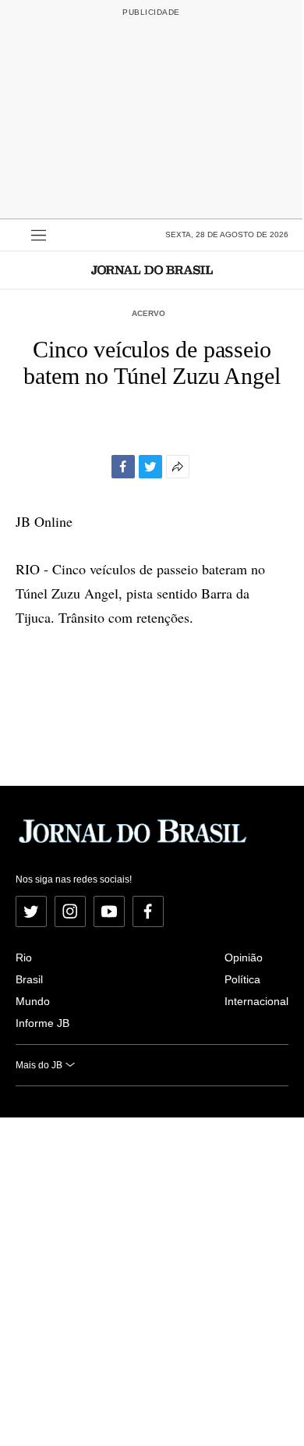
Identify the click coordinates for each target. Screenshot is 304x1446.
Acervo (148, 313)
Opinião (243, 957)
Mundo (33, 1001)
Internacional (256, 1001)
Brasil (29, 979)
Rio (24, 957)
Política (242, 979)
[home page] (152, 269)
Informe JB (42, 1023)
